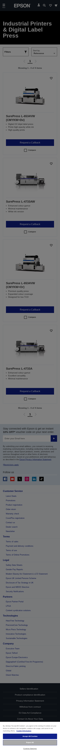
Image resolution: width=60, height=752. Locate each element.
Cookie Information (23, 731)
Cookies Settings (30, 749)
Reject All (30, 742)
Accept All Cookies (30, 736)
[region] (30, 736)
